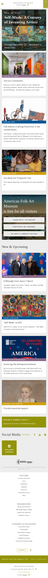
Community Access (24, 492)
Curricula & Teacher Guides (24, 541)
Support (22, 550)
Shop (24, 495)
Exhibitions (24, 484)
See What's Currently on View (24, 233)
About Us (24, 489)
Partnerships (24, 529)
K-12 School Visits (24, 526)
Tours (24, 481)
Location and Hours (24, 478)
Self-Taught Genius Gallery (24, 509)
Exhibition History (24, 515)
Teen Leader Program (24, 532)
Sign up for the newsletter (15, 559)
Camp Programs (24, 535)
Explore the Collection (24, 512)
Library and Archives (24, 506)
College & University (24, 538)
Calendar (24, 487)
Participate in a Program (24, 226)
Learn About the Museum (24, 220)
